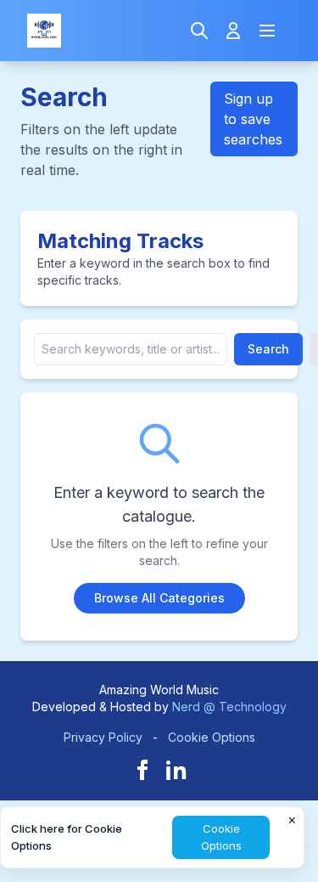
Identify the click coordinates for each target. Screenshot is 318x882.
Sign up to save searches (253, 119)
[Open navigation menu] (267, 30)
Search (268, 349)
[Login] (233, 30)
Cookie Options (211, 737)
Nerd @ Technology (229, 706)
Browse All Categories (159, 598)
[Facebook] (142, 770)
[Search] (199, 30)
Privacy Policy (103, 737)
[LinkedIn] (176, 770)
